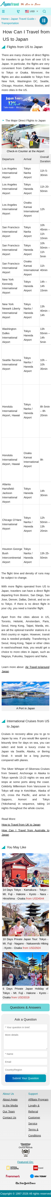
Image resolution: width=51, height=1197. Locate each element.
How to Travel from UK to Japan (21, 824)
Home (5, 18)
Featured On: (25, 1161)
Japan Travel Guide (22, 18)
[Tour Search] (44, 11)
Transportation (10, 23)
